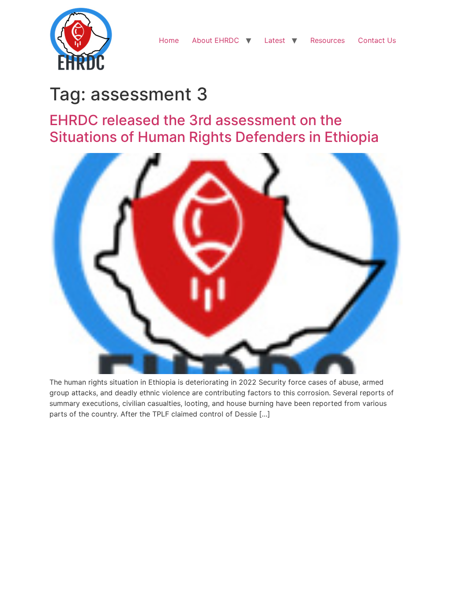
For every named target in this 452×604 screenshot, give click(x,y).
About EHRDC (215, 40)
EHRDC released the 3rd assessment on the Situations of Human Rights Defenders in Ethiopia (214, 128)
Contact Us (377, 40)
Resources (327, 40)
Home (169, 40)
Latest (274, 40)
